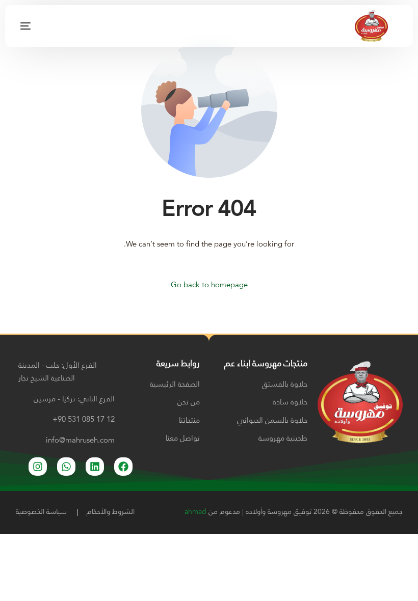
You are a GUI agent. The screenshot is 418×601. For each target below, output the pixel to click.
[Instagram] (78, 26)
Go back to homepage (209, 285)
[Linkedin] (95, 466)
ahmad (195, 511)
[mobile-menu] (37, 25)
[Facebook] (62, 26)
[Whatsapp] (66, 466)
